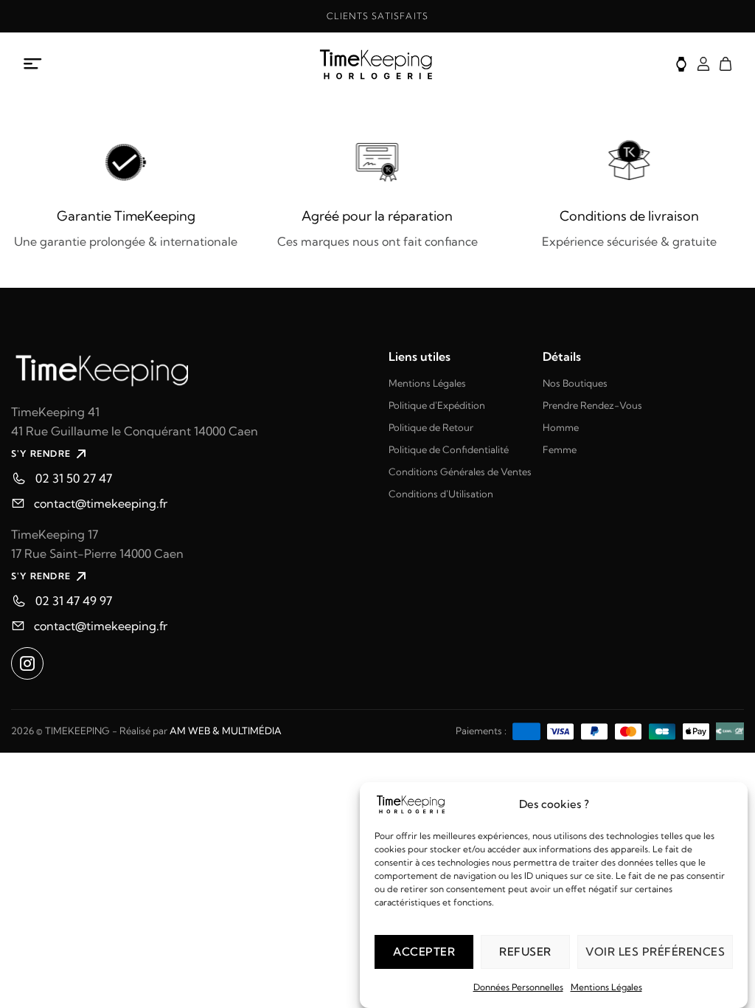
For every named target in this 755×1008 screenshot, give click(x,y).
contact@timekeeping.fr (100, 503)
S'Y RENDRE (41, 453)
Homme (561, 427)
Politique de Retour (431, 427)
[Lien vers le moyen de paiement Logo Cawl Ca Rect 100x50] (730, 730)
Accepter (424, 952)
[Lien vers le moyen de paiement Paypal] (594, 730)
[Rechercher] (681, 64)
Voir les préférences (655, 952)
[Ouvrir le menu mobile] (33, 64)
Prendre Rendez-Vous (592, 405)
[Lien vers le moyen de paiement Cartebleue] (662, 730)
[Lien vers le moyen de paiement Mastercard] (628, 730)
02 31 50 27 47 (73, 478)
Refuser (525, 952)
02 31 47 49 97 (73, 600)
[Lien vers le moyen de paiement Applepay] (696, 730)
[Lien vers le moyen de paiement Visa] (560, 730)
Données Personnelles (518, 987)
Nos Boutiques (575, 383)
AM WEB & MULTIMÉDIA (226, 730)
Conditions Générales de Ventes (460, 471)
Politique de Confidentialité (449, 449)
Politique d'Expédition (437, 405)
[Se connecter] (703, 64)
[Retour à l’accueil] (377, 64)
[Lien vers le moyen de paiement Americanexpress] (526, 730)
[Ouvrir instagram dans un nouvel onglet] (27, 663)
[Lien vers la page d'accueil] (188, 368)
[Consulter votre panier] (725, 64)
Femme (560, 449)
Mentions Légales (606, 987)
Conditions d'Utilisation (441, 494)
